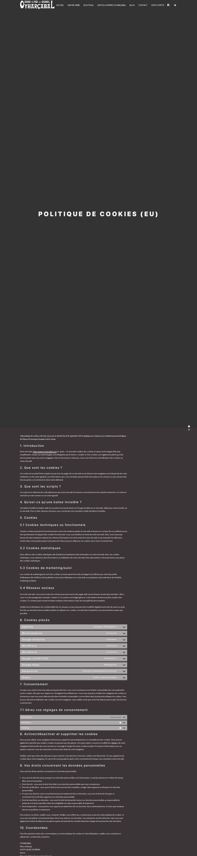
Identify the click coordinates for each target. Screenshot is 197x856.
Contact (143, 5)
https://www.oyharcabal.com (45, 451)
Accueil (60, 5)
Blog (132, 5)
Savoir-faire (74, 5)
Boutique (89, 5)
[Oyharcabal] (37, 5)
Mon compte (157, 5)
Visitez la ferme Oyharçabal (111, 5)
